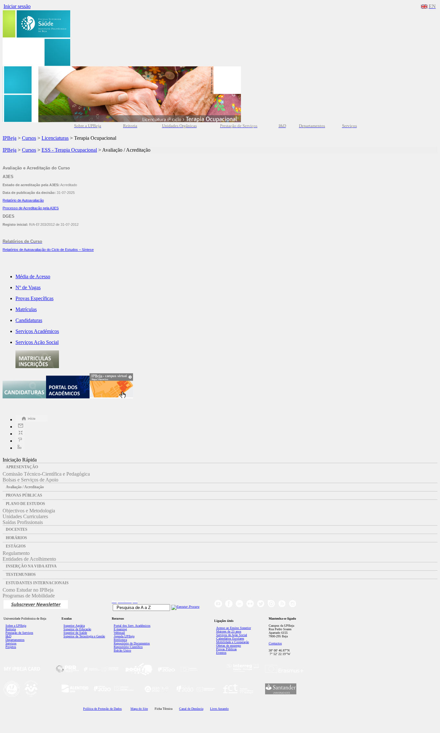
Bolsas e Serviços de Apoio (30, 479)
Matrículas (26, 309)
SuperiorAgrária (74, 625)
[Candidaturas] (24, 396)
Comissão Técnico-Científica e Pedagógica (46, 474)
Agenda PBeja (124, 636)
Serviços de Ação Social (231, 635)
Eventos (221, 652)
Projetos (10, 647)
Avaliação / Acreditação (25, 487)
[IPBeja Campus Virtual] (111, 396)
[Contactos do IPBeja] (19, 426)
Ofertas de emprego (228, 645)
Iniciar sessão (17, 6)
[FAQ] (19, 440)
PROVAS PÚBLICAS (24, 495)
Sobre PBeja (15, 625)
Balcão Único (122, 650)
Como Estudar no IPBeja (28, 590)
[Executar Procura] (185, 606)
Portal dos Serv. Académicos (132, 625)
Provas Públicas (226, 649)
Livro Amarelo (219, 708)
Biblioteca (120, 640)
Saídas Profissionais (23, 522)
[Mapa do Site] (19, 448)
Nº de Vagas (28, 287)
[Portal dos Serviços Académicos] (68, 396)
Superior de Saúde (75, 632)
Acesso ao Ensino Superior (233, 628)
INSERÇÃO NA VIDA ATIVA (31, 566)
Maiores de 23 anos (228, 631)
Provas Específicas (34, 298)
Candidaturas (28, 320)
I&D (8, 636)
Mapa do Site (139, 708)
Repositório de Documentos (132, 643)
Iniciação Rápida (20, 459)
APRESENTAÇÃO (22, 467)
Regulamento (16, 553)
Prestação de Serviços (19, 632)
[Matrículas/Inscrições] (37, 366)
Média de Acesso (32, 276)
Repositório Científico (128, 647)
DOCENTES (16, 529)
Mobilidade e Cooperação (232, 642)
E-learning (120, 629)
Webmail (119, 632)
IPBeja (9, 138)
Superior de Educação (77, 629)
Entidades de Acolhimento (29, 559)
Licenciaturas (55, 138)
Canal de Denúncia (191, 708)
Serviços (10, 643)
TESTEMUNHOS (21, 574)
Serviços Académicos (37, 331)
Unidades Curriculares (25, 516)
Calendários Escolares (230, 638)
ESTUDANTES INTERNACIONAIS (37, 583)
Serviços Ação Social (37, 342)
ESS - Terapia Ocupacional (69, 150)
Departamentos (14, 640)
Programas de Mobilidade (29, 595)
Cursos (29, 138)
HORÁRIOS (16, 538)
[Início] (31, 419)
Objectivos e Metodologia (29, 510)
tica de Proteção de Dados (102, 708)
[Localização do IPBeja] (19, 433)
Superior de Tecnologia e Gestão (84, 636)
